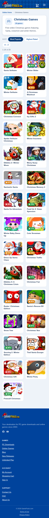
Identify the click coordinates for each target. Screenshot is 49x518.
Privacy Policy (25, 515)
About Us (6, 500)
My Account (7, 472)
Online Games (8, 448)
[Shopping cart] (37, 5)
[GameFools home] (12, 4)
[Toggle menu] (44, 5)
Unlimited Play (8, 460)
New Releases (8, 456)
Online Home (7, 12)
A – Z (6, 45)
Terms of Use (24, 512)
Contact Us (6, 492)
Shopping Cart (8, 476)
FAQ (4, 496)
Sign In (5, 480)
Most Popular (15, 39)
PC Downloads (8, 444)
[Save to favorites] (19, 57)
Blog (4, 452)
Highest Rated (32, 39)
